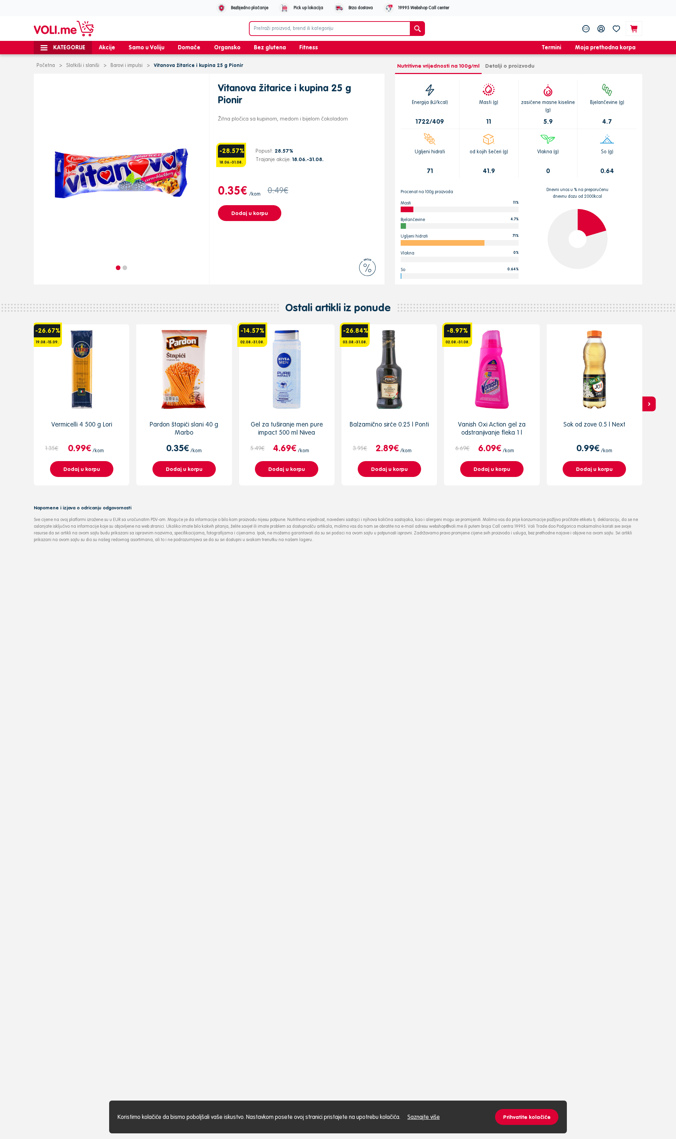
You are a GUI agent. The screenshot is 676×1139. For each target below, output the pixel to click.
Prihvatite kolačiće (527, 1117)
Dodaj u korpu (249, 213)
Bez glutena (270, 47)
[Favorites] (616, 28)
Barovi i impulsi (127, 65)
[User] (601, 28)
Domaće (189, 47)
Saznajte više (423, 1117)
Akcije (107, 47)
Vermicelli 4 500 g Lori (81, 424)
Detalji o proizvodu (509, 66)
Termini (551, 47)
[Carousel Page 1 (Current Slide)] (118, 267)
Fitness (308, 47)
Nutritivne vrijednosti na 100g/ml (438, 66)
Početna (46, 65)
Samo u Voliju (146, 47)
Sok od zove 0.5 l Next (594, 424)
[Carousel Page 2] (125, 267)
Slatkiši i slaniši (82, 65)
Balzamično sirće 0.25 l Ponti (389, 424)
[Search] (417, 28)
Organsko (227, 47)
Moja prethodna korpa (605, 47)
